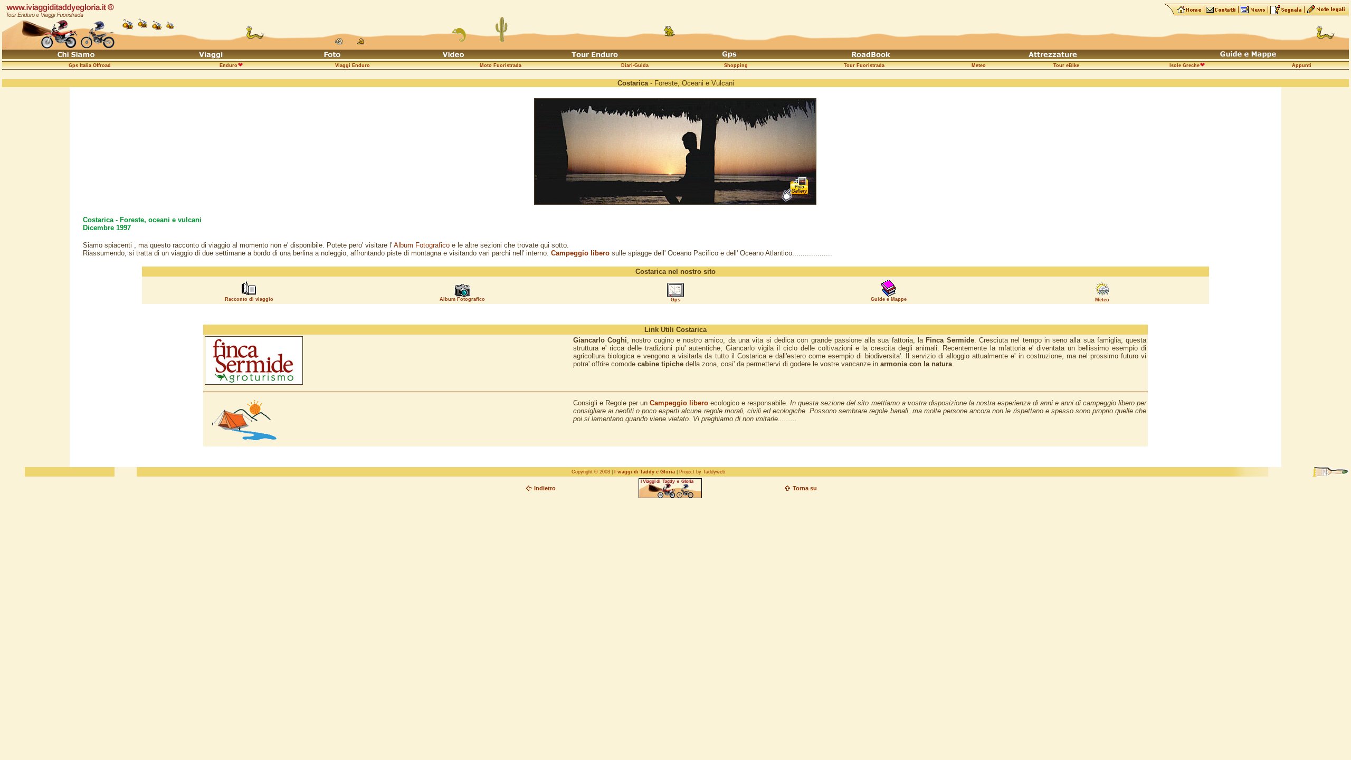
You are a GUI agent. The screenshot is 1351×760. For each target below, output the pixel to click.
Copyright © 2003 (591, 471)
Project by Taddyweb (702, 471)
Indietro (545, 488)
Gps (675, 299)
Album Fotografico (422, 245)
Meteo (1102, 299)
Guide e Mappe (889, 299)
